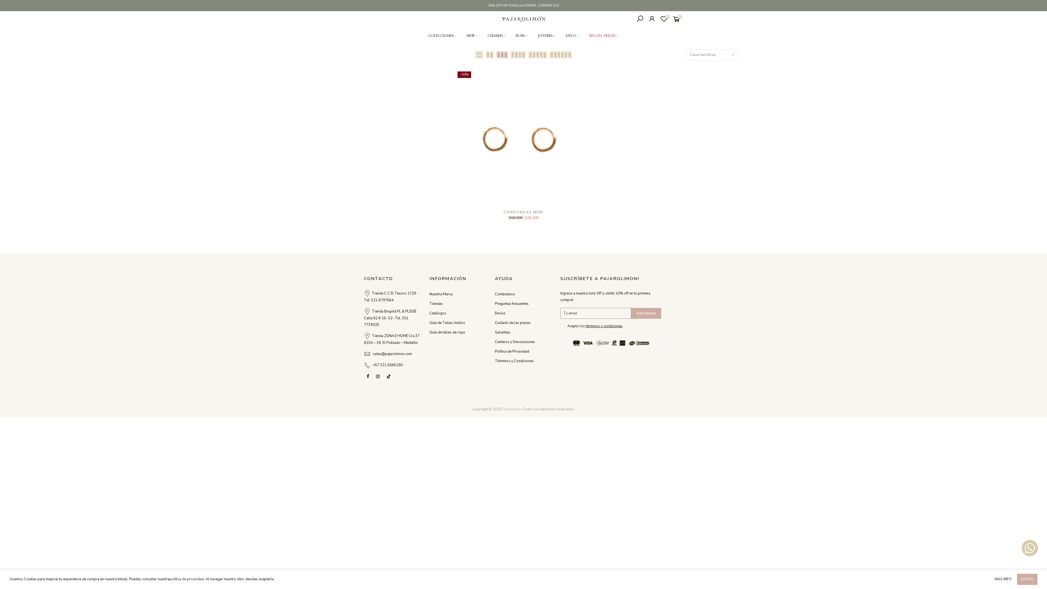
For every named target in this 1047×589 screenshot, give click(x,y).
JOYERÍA (545, 35)
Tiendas (436, 303)
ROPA (520, 35)
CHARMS (495, 35)
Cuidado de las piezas (513, 322)
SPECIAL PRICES (602, 35)
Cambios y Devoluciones (515, 341)
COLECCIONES (441, 35)
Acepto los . (595, 326)
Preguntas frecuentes (512, 303)
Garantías (502, 332)
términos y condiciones (604, 326)
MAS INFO (1003, 579)
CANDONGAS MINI (523, 212)
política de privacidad (187, 579)
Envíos (500, 313)
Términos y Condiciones (514, 361)
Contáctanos (505, 294)
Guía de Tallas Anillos (447, 322)
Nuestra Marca (441, 294)
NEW (471, 35)
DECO (571, 35)
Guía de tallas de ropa (447, 332)
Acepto (1027, 579)
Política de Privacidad (512, 351)
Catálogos (437, 313)
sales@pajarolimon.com (392, 353)
